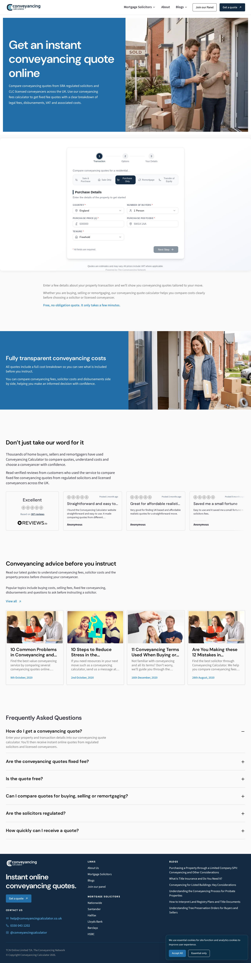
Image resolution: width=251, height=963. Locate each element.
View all (11, 601)
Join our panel (97, 887)
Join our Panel (205, 7)
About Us (93, 868)
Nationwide (95, 903)
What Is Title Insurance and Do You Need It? (195, 879)
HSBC (91, 934)
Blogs (180, 7)
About (165, 7)
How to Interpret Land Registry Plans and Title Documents (204, 902)
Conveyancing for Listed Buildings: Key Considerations (202, 885)
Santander (94, 909)
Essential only (199, 953)
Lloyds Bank (95, 922)
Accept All (177, 953)
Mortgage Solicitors (138, 7)
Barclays (93, 928)
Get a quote (230, 7)
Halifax (92, 915)
